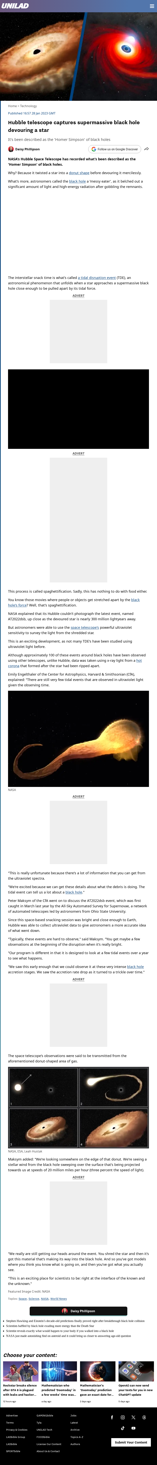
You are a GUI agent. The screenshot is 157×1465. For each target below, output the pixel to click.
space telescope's (85, 627)
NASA (45, 1298)
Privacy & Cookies (16, 1429)
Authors (75, 1444)
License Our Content (49, 1444)
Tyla (39, 1422)
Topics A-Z (76, 1437)
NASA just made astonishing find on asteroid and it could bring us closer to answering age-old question (68, 1336)
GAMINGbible (45, 1415)
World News (58, 1298)
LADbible (11, 1444)
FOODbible (43, 1437)
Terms (10, 1422)
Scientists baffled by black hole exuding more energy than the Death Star (50, 1326)
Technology (28, 106)
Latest (74, 1422)
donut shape (79, 172)
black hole (77, 181)
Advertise (12, 1415)
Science (34, 1298)
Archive (75, 1429)
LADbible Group (15, 1437)
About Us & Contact (48, 1451)
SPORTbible (13, 1451)
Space (23, 1298)
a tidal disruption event (97, 277)
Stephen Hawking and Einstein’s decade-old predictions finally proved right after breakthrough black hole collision (75, 1321)
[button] (146, 149)
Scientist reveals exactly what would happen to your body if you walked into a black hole (60, 1331)
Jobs (73, 1415)
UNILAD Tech (44, 1429)
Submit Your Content (131, 1442)
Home (12, 106)
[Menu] (152, 6)
